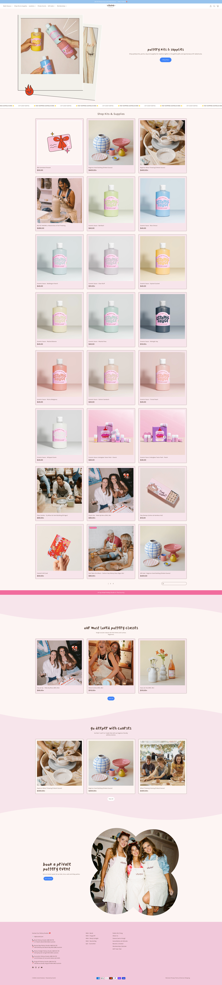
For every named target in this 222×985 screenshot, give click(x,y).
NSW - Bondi (89, 933)
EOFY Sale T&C (117, 949)
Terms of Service (179, 978)
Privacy (173, 978)
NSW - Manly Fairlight (92, 938)
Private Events (42, 6)
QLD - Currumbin (91, 943)
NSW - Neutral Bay (91, 941)
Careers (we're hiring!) (119, 938)
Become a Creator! (118, 943)
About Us (115, 936)
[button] (214, 6)
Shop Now (165, 60)
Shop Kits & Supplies (20, 6)
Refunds (168, 978)
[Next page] (174, 583)
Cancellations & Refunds (120, 941)
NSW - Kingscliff (90, 936)
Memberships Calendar (119, 946)
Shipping (187, 978)
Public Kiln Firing (118, 933)
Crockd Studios (40, 978)
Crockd (54, 978)
